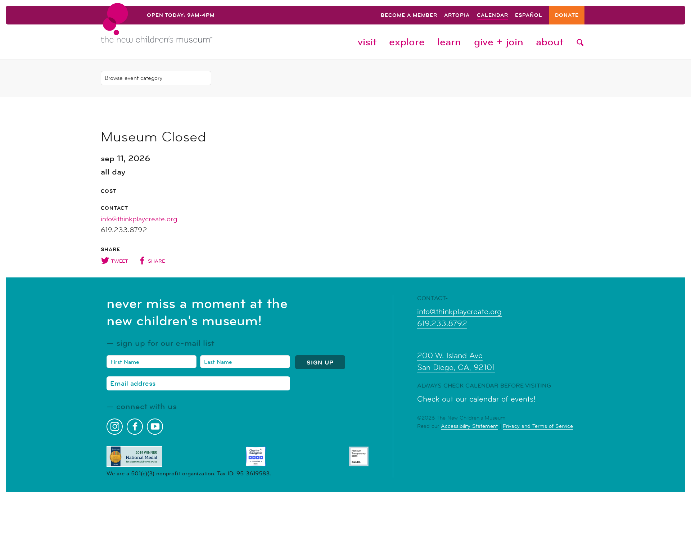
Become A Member (409, 16)
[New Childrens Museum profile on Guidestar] (359, 456)
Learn (449, 41)
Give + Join (498, 41)
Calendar (492, 16)
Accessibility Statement (469, 425)
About (549, 41)
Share (156, 261)
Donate (567, 16)
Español (528, 16)
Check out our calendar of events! (476, 399)
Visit (367, 41)
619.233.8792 (442, 323)
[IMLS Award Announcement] (134, 456)
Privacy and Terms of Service (538, 425)
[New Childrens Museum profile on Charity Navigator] (256, 456)
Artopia (457, 16)
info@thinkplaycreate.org (139, 219)
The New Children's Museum (173, 29)
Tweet (119, 261)
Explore (407, 41)
